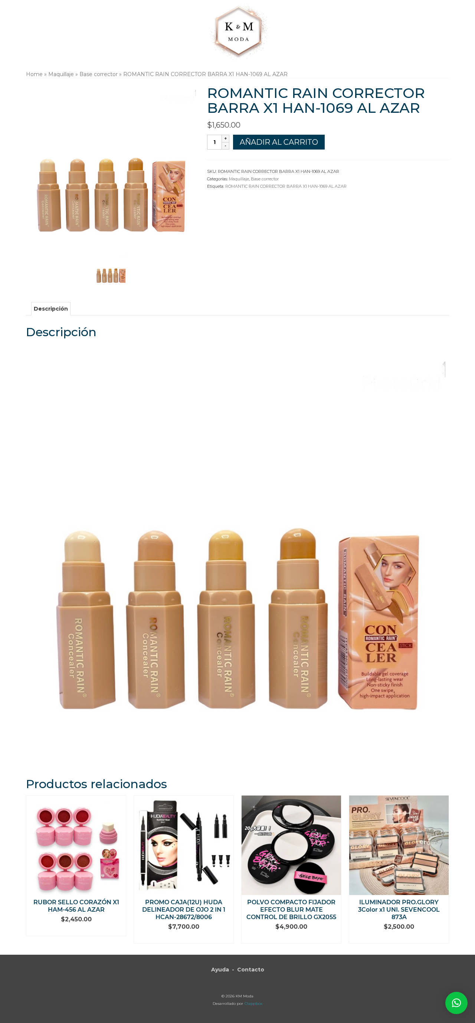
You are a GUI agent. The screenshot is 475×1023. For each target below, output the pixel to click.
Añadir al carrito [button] (76, 930)
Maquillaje (239, 178)
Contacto (250, 969)
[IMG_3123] (111, 269)
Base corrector (265, 178)
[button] (456, 1003)
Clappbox (253, 1003)
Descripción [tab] (51, 308)
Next (442, 869)
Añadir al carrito (279, 142)
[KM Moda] (237, 30)
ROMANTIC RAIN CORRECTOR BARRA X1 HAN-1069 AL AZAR (286, 186)
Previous (32, 869)
